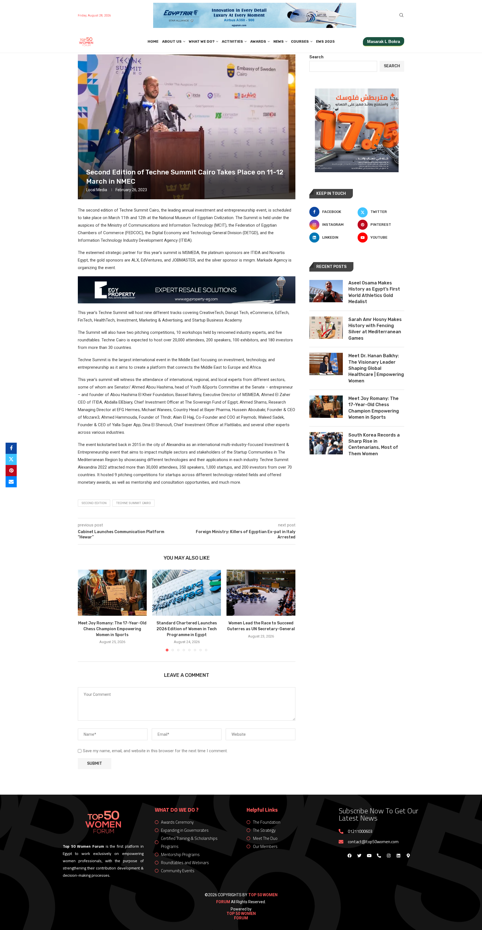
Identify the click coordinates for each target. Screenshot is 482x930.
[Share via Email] (11, 481)
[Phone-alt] (379, 855)
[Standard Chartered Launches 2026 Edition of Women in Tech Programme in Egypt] (186, 592)
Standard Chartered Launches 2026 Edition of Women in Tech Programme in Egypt (186, 629)
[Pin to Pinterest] (11, 470)
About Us (172, 41)
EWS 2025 (325, 41)
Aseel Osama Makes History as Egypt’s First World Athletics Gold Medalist (374, 292)
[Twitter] (359, 855)
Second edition (94, 503)
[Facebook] (349, 855)
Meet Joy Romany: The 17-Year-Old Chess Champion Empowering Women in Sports (112, 629)
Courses (300, 41)
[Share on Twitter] (11, 459)
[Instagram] (388, 855)
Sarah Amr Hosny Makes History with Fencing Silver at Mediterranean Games (375, 329)
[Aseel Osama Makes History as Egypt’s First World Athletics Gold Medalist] (326, 291)
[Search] (401, 15)
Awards (258, 41)
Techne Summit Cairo (133, 503)
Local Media (96, 190)
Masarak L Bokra (383, 41)
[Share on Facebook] (11, 448)
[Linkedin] (398, 855)
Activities (232, 41)
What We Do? (202, 41)
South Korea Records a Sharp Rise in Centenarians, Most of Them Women (374, 444)
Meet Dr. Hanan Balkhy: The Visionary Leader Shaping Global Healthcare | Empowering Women (376, 368)
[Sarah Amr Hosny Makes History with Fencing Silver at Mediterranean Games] (326, 328)
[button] (85, 610)
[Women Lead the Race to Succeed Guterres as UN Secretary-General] (260, 592)
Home (153, 41)
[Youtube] (369, 855)
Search (316, 56)
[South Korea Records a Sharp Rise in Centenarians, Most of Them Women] (326, 443)
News (278, 41)
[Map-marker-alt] (408, 855)
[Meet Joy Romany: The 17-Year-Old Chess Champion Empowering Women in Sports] (112, 592)
